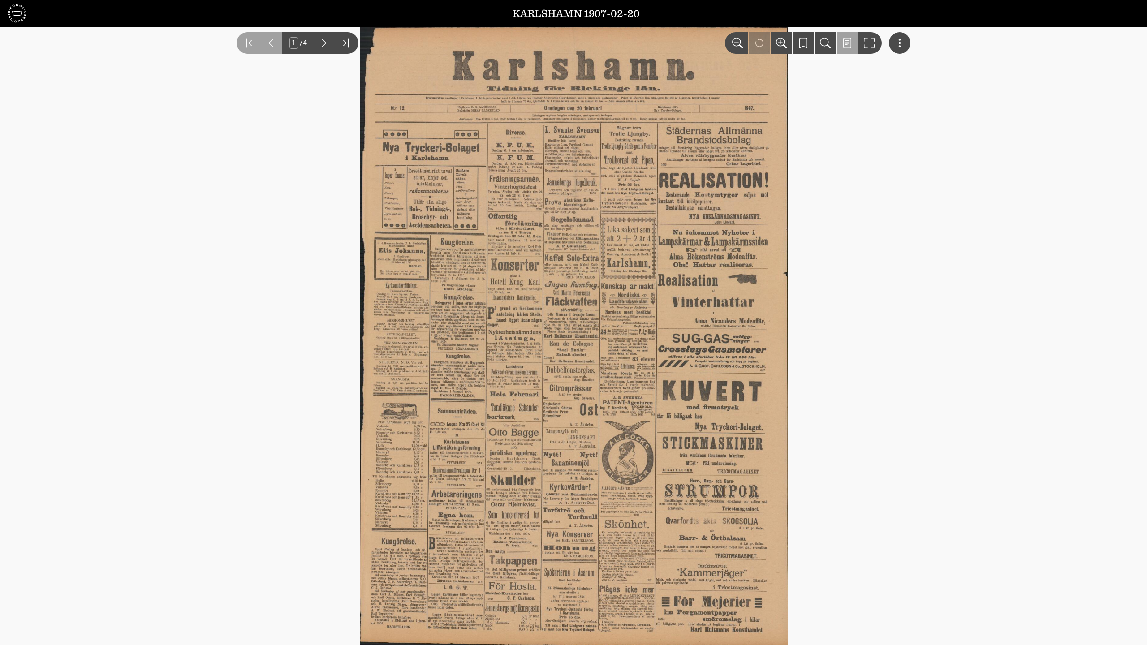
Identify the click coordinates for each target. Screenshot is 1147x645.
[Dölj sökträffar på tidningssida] (847, 43)
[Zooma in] (781, 43)
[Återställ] (759, 43)
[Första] (248, 43)
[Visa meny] (899, 43)
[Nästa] (324, 43)
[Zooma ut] (736, 43)
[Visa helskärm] (870, 43)
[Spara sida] (803, 43)
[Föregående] (271, 43)
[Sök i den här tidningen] (825, 43)
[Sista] (346, 43)
